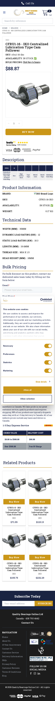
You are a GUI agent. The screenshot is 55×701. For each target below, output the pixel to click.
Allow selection (27, 399)
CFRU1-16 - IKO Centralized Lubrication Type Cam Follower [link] (24, 31)
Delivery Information (12, 656)
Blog (4, 675)
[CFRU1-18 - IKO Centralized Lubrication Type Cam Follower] (14, 541)
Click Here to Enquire (31, 62)
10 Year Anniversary (11, 645)
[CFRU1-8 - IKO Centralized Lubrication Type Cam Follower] (14, 485)
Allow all (27, 390)
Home (5, 637)
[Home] (25, 12)
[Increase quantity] (19, 123)
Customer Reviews (11, 668)
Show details (41, 381)
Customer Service (10, 652)
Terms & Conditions (11, 672)
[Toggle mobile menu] (4, 12)
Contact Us (27, 622)
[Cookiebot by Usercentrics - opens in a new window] (40, 300)
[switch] (48, 354)
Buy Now (14, 501)
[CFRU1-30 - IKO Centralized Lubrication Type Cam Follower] (40, 541)
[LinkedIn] (39, 673)
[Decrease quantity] (9, 123)
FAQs (4, 660)
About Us (6, 641)
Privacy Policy (9, 664)
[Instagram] (35, 673)
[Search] (50, 21)
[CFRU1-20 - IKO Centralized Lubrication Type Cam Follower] (40, 485)
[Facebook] (31, 673)
